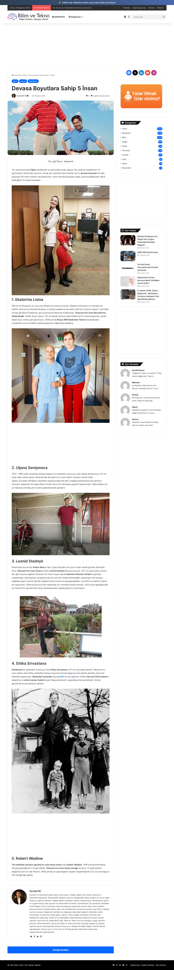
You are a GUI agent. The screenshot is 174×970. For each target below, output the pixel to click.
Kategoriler (75, 17)
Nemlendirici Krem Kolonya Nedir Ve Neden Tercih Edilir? (148, 280)
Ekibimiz (126, 8)
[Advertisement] (87, 46)
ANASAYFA (59, 17)
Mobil (124, 163)
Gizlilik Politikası (147, 965)
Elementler (126, 168)
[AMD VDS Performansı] (127, 256)
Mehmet (136, 382)
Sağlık (124, 142)
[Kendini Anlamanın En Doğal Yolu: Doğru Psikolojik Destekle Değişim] (127, 240)
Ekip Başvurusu (139, 8)
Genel (23, 81)
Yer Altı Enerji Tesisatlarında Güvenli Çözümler (147, 267)
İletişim (151, 8)
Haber (124, 146)
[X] (34, 936)
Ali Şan (135, 395)
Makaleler (33, 81)
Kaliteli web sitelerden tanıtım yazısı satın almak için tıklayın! (87, 2)
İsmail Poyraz (138, 370)
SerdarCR (20, 96)
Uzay (124, 159)
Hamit (134, 407)
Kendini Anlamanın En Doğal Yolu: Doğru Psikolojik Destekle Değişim (81, 8)
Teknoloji (126, 150)
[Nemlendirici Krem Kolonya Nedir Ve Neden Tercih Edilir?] (127, 281)
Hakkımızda (135, 965)
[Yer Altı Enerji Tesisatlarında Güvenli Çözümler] (127, 268)
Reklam (160, 8)
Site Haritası (161, 965)
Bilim (25, 75)
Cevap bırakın (61, 949)
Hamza (135, 419)
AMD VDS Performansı (147, 252)
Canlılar (125, 155)
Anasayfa (17, 75)
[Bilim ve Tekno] (28, 17)
